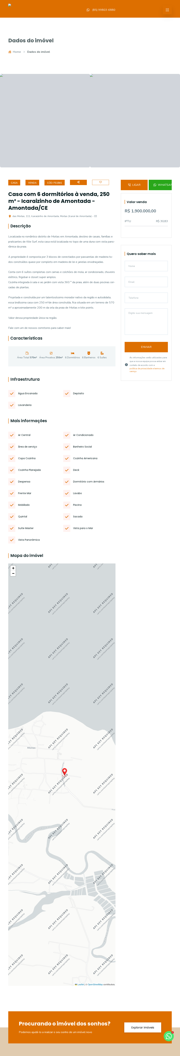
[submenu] (167, 9)
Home (17, 52)
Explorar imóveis (142, 1027)
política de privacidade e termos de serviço (147, 370)
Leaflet (80, 984)
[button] (64, 772)
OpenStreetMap (95, 984)
